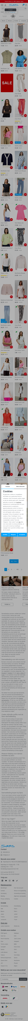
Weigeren (13, 534)
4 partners (18, 502)
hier (20, 522)
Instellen (5, 534)
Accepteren (22, 534)
